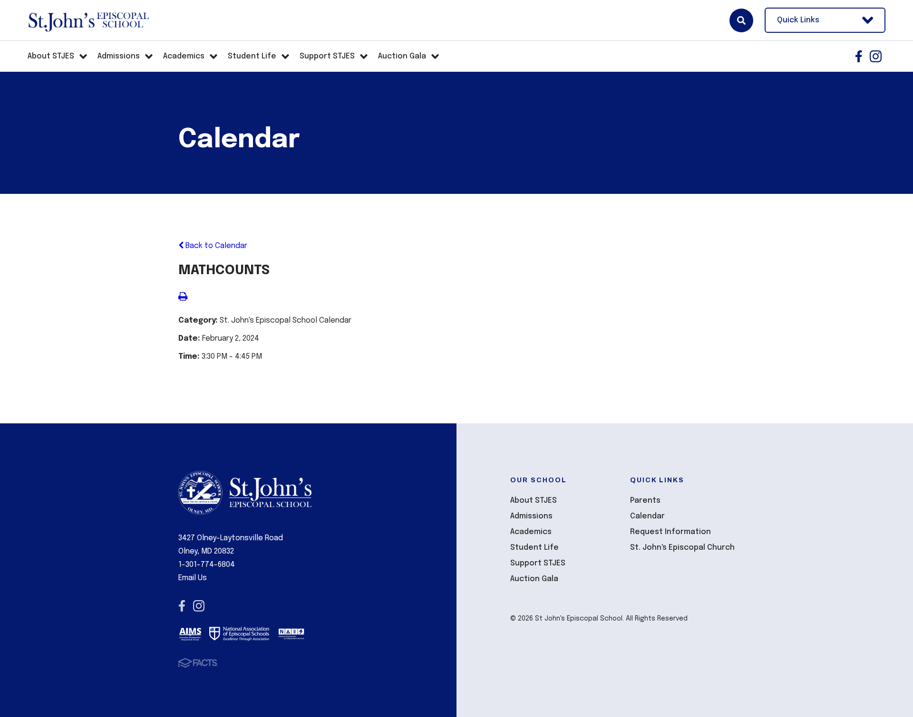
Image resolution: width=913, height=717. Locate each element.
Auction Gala (534, 579)
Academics (531, 532)
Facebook (859, 56)
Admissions (531, 516)
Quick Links (798, 20)
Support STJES (537, 563)
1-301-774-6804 (206, 565)
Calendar (647, 516)
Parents (645, 501)
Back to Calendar (215, 246)
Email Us (192, 578)
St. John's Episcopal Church (682, 548)
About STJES (533, 501)
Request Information (670, 532)
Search (741, 20)
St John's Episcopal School (88, 20)
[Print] (182, 298)
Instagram (876, 56)
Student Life (534, 548)
